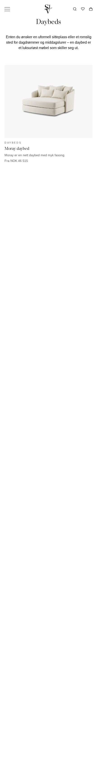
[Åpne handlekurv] (90, 9)
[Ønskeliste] (83, 9)
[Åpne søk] (74, 9)
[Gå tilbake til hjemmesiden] (48, 9)
